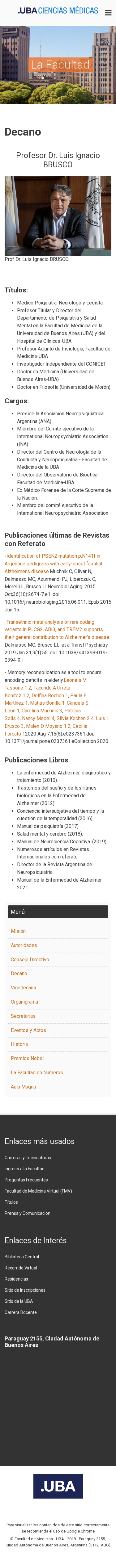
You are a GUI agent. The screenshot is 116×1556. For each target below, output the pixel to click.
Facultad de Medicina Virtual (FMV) (38, 1191)
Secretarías (23, 1016)
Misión (18, 931)
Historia (19, 1044)
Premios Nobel (27, 1058)
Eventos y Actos (28, 1030)
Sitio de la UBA (19, 1301)
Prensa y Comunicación (27, 1213)
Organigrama (24, 1002)
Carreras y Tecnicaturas (28, 1157)
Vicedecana (23, 988)
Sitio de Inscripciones (25, 1290)
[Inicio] (58, 9)
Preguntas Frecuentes (26, 1179)
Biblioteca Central (22, 1256)
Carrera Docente (21, 1312)
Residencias (16, 1279)
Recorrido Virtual (21, 1267)
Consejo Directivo (30, 960)
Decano (19, 973)
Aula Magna (23, 1087)
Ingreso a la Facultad (25, 1168)
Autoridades (24, 945)
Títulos (11, 1202)
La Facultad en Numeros (37, 1073)
